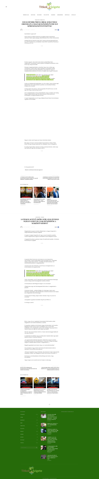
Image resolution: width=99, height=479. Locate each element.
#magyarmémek (36, 77)
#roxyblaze (46, 77)
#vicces (43, 76)
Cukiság (21, 417)
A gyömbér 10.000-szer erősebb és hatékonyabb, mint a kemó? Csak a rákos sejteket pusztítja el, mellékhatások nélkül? (52, 440)
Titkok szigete (27, 29)
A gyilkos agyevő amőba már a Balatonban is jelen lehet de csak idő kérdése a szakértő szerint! (29, 178)
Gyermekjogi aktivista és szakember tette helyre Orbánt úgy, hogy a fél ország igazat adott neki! (51, 178)
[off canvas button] (6, 6)
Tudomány (42, 217)
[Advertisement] (41, 54)
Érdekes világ (22, 425)
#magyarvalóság (29, 79)
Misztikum (22, 431)
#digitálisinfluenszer (30, 78)
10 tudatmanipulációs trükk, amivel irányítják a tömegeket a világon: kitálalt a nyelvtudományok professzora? (52, 449)
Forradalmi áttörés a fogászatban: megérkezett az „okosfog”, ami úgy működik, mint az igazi (26, 392)
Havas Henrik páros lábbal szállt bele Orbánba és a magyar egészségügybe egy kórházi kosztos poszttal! (50, 368)
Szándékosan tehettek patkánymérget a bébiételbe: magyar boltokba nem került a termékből (25, 201)
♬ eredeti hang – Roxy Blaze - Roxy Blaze (45, 79)
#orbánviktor (38, 78)
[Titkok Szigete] (31, 470)
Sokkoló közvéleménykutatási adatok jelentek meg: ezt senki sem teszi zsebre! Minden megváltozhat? (53, 201)
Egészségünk (38, 217)
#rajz (34, 79)
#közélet (48, 78)
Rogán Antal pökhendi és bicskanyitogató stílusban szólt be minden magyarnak (28, 368)
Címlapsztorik (22, 414)
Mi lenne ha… (22, 428)
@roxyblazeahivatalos (30, 74)
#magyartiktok (29, 77)
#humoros (47, 76)
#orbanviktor (44, 78)
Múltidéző (21, 434)
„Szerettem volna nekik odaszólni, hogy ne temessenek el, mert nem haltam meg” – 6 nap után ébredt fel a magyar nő (52, 417)
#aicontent (42, 77)
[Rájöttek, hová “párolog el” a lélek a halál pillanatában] (43, 424)
